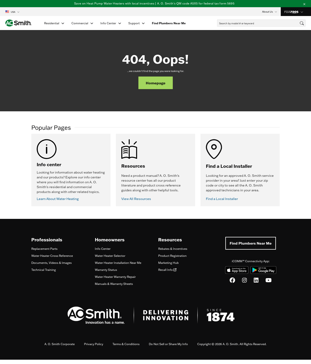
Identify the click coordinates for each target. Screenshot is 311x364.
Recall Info (165, 270)
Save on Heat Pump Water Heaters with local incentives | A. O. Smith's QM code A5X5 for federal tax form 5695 (154, 3)
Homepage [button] (155, 83)
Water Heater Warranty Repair (115, 277)
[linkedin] (256, 281)
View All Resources (136, 199)
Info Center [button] (108, 23)
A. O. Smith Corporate (59, 344)
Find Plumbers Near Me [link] (169, 23)
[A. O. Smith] (18, 23)
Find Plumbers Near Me (251, 243)
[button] (12, 12)
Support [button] (134, 23)
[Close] (304, 3)
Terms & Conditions (125, 344)
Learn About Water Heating (58, 199)
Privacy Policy (93, 344)
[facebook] (232, 281)
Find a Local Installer (222, 199)
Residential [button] (52, 23)
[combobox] (261, 23)
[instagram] (244, 281)
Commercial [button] (80, 23)
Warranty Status (106, 270)
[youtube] (268, 281)
